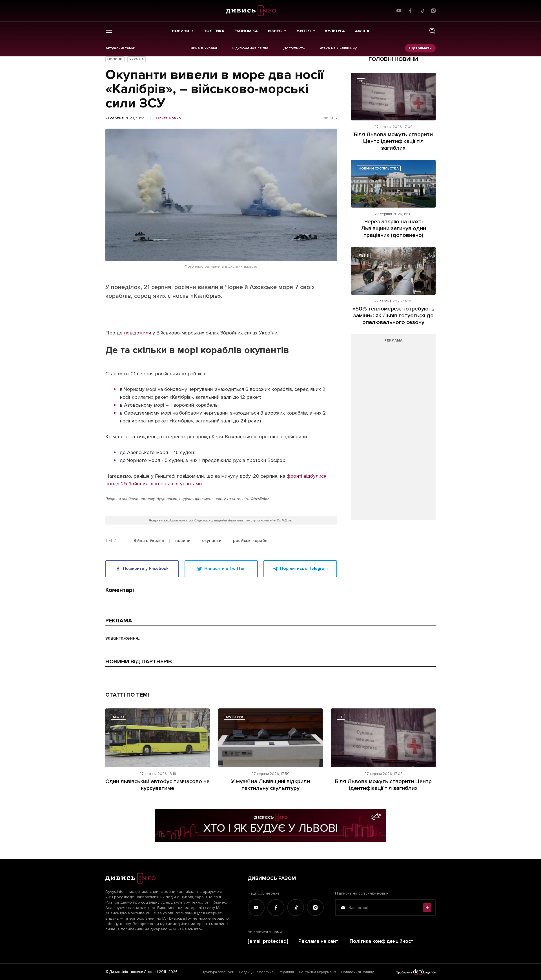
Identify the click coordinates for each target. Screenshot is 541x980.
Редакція (286, 972)
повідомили (137, 333)
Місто (118, 717)
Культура (335, 30)
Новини (180, 30)
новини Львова (143, 972)
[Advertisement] (393, 430)
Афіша (362, 30)
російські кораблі (250, 541)
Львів (364, 256)
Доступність (294, 48)
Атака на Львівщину (338, 48)
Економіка (246, 30)
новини (182, 541)
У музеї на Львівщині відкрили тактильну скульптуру (270, 785)
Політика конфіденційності (382, 941)
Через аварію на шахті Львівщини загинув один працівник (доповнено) (393, 228)
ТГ (361, 81)
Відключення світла (250, 48)
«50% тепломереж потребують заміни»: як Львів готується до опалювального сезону (393, 315)
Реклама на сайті (319, 941)
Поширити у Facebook (145, 568)
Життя (303, 30)
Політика (213, 30)
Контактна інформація (317, 972)
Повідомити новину (357, 972)
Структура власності (217, 972)
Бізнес (275, 30)
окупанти (211, 541)
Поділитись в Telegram (304, 568)
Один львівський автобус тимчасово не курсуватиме (157, 785)
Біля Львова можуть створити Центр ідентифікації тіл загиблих (393, 141)
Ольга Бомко (168, 118)
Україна (136, 59)
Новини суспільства (379, 168)
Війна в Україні (203, 48)
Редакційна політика (256, 972)
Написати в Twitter (224, 568)
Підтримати (420, 48)
